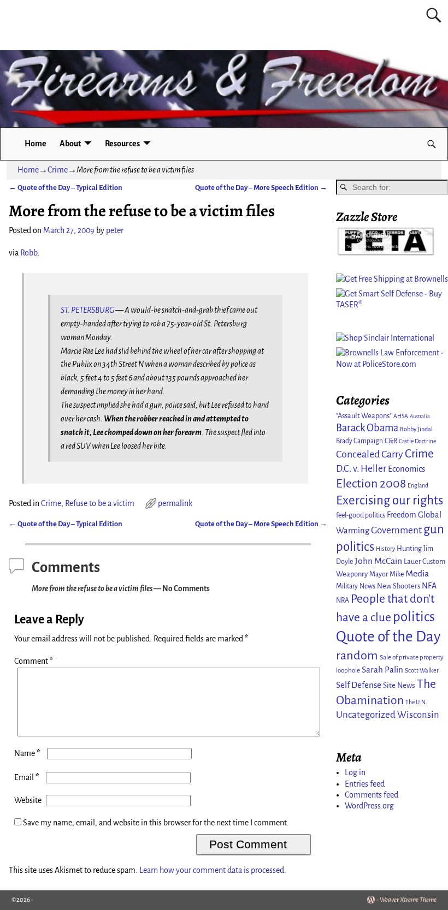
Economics (406, 469)
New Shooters (398, 586)
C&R (391, 441)
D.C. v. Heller (361, 468)
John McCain (378, 561)
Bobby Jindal (416, 429)
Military (347, 586)
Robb (29, 252)
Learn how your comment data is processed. (212, 870)
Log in (355, 772)
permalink (175, 503)
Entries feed (365, 784)
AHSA (400, 416)
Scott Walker (422, 670)
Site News (399, 685)
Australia (420, 416)
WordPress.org (369, 805)
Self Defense (358, 684)
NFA (429, 585)
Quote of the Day (388, 637)
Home (35, 143)
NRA (342, 600)
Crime (58, 169)
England (418, 486)
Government (396, 530)
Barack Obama (367, 428)
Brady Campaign (359, 441)
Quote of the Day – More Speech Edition (261, 187)
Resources (122, 143)
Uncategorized (366, 715)
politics (414, 616)
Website (28, 800)
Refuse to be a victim (99, 503)
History (385, 548)
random (357, 655)
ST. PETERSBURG (87, 310)
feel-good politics (360, 515)
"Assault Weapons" (364, 416)
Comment (33, 661)
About (70, 143)
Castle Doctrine (417, 441)
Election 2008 (371, 483)
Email (26, 777)
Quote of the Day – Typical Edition (65, 187)
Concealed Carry (369, 454)
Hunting (409, 548)
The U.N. (416, 702)
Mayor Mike (386, 574)
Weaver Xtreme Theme (408, 899)
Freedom (401, 514)
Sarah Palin (382, 669)
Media (417, 574)
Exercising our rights (389, 500)
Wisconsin (418, 715)
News (367, 586)
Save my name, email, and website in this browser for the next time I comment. (156, 822)
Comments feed (371, 794)
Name (27, 753)
